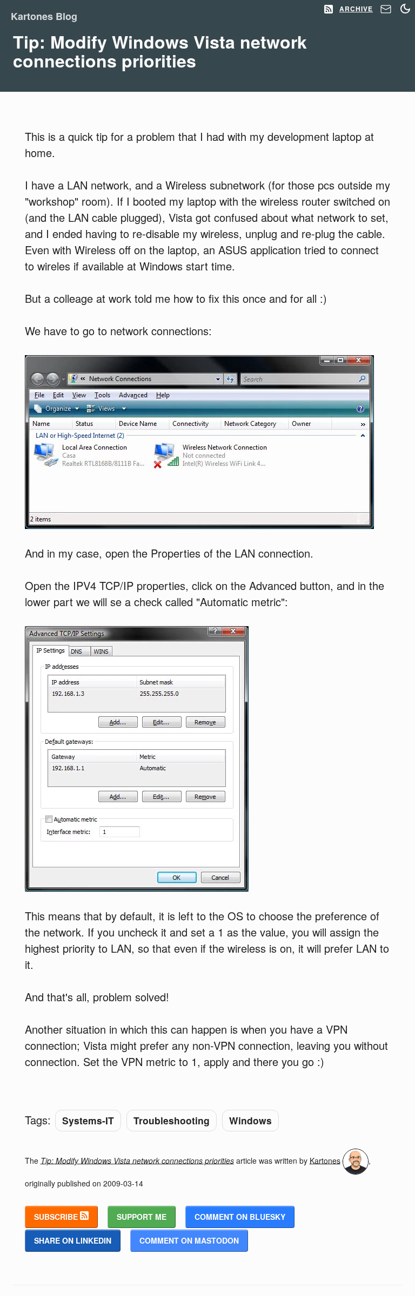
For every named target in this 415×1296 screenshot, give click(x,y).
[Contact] (386, 12)
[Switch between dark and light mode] (405, 8)
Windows (250, 1120)
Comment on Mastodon (189, 1240)
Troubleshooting (171, 1120)
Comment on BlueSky (240, 1216)
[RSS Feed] (328, 9)
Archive (356, 8)
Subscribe (57, 1216)
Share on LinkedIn (72, 1240)
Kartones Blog (44, 16)
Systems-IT (88, 1120)
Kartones (325, 1160)
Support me (141, 1216)
